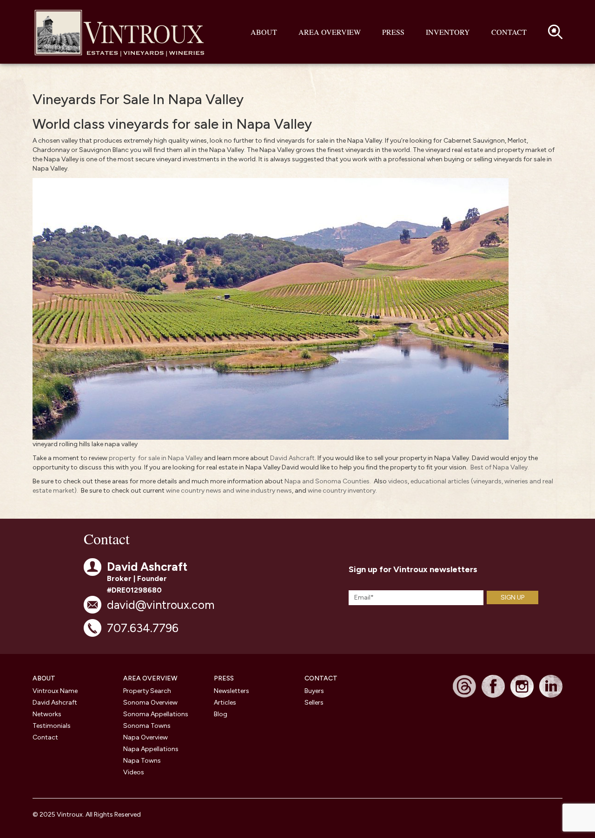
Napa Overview (145, 737)
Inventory (448, 32)
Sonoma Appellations (155, 714)
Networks (47, 714)
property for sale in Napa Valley (156, 458)
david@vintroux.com (160, 605)
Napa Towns (142, 761)
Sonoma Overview (150, 702)
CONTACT (320, 678)
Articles (225, 702)
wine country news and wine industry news (229, 491)
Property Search (147, 691)
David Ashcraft (292, 458)
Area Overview (329, 32)
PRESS (224, 678)
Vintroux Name (55, 691)
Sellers (314, 702)
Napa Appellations (150, 749)
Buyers (314, 691)
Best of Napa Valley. (499, 467)
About (264, 32)
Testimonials (52, 726)
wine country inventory (342, 491)
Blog (220, 714)
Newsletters (231, 691)
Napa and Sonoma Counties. (327, 481)
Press (393, 32)
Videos (133, 772)
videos (398, 481)
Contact (509, 32)
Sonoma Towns (147, 726)
